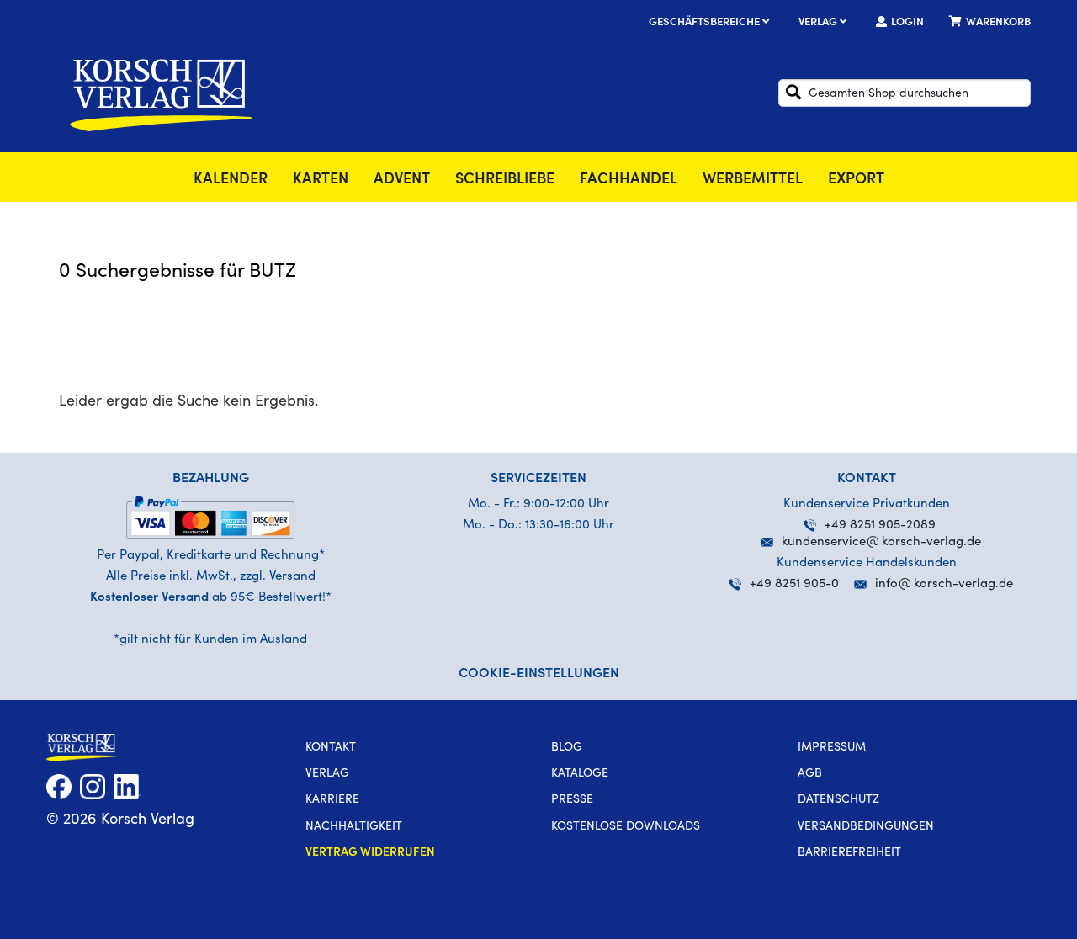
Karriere (332, 800)
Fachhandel (628, 180)
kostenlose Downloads (625, 827)
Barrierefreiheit (849, 853)
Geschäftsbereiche (705, 23)
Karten (320, 180)
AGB (810, 774)
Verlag (819, 23)
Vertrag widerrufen (370, 853)
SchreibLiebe (504, 180)
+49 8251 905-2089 (880, 525)
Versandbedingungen (866, 827)
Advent (402, 180)
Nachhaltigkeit (353, 827)
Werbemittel (753, 180)
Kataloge (579, 774)
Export (856, 180)
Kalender (231, 180)
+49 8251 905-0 (794, 584)
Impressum (832, 748)
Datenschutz (838, 800)
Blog (566, 748)
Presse (572, 800)
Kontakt (330, 748)
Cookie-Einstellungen (539, 674)
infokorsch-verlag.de (944, 584)
